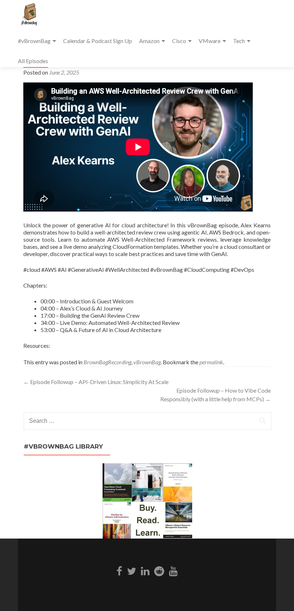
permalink (211, 362)
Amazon (149, 40)
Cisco (179, 40)
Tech (239, 40)
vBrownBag (147, 362)
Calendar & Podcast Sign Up (97, 40)
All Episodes (33, 60)
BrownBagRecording (107, 362)
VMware (209, 40)
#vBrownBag (34, 40)
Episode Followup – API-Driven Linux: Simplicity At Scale (96, 381)
